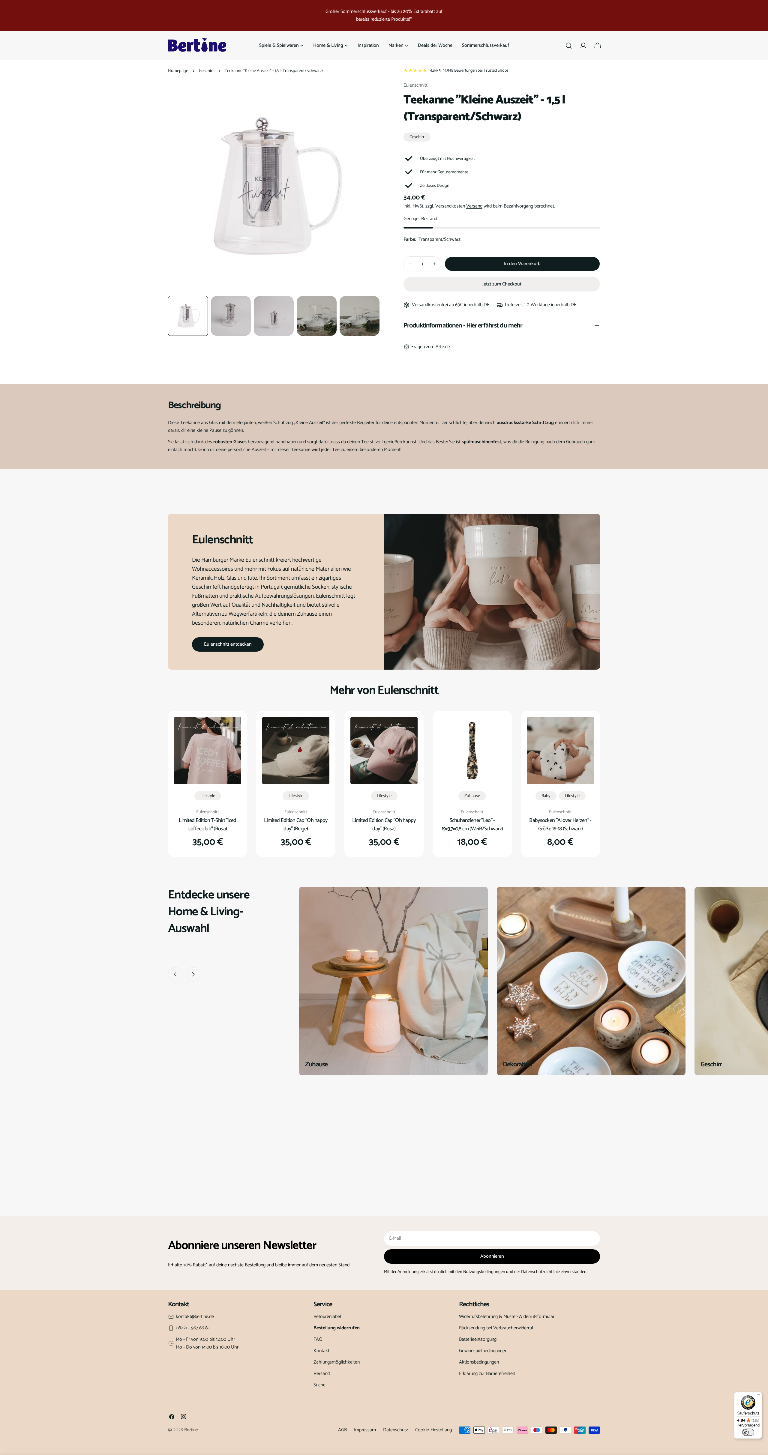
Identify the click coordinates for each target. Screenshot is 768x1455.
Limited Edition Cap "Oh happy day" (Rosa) (384, 824)
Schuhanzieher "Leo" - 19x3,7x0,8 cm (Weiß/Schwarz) (472, 824)
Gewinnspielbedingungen (483, 1351)
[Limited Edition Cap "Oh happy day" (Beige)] (295, 750)
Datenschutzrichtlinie (540, 1271)
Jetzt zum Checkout (501, 284)
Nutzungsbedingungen (484, 1271)
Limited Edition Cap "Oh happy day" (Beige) (295, 824)
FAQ (318, 1339)
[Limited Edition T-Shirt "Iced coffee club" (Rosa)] (207, 750)
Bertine (191, 1430)
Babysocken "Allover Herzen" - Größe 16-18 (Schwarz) (560, 824)
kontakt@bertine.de (195, 1317)
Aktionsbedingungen (479, 1362)
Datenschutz (395, 1430)
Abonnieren (492, 1256)
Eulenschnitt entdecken (228, 644)
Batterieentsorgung (477, 1339)
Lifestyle (207, 795)
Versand (474, 206)
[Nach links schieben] (175, 974)
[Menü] (758, 1395)
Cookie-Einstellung (433, 1430)
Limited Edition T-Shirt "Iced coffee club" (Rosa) (207, 824)
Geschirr (206, 70)
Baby (546, 795)
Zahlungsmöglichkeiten (337, 1362)
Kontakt (321, 1351)
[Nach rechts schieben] (193, 974)
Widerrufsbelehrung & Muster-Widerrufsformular (506, 1317)
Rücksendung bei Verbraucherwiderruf (496, 1328)
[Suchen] (569, 46)
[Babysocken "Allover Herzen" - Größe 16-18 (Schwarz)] (560, 750)
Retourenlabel (327, 1317)
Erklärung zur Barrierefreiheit (487, 1374)
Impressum (365, 1430)
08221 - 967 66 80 (193, 1328)
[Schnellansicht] (232, 730)
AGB (342, 1430)
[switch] (748, 1432)
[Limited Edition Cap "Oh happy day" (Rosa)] (384, 750)
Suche (320, 1385)
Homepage (178, 70)
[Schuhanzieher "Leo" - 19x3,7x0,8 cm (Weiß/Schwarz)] (472, 750)
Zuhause (472, 795)
